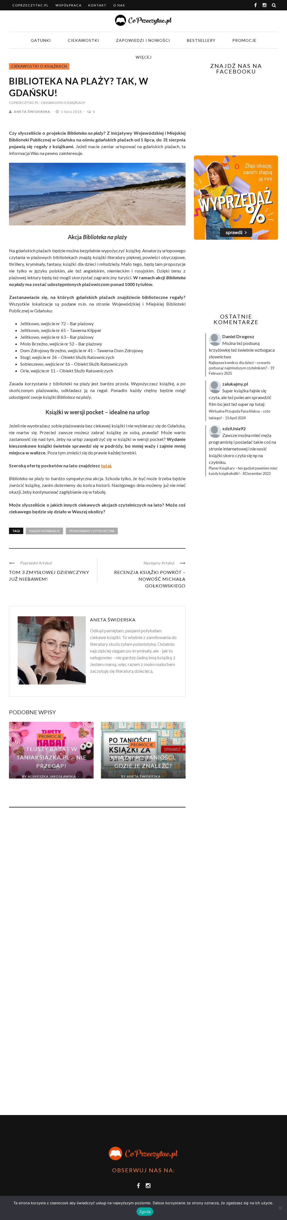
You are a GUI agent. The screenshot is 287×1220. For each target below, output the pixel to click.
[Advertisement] (240, 276)
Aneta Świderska (32, 111)
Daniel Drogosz (238, 336)
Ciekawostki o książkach (39, 66)
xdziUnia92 (234, 428)
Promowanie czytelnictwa (91, 531)
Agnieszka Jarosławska (52, 776)
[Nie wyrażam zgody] (280, 1208)
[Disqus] (97, 888)
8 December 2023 (256, 473)
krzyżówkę (219, 350)
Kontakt (97, 5)
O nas (119, 5)
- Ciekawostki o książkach (62, 102)
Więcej (144, 57)
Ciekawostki (83, 40)
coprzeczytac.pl (30, 5)
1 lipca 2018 (72, 111)
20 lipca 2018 (140, 783)
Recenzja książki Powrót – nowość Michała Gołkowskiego (150, 578)
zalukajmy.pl (235, 383)
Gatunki (41, 40)
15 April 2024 (235, 418)
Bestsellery (201, 40)
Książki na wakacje (44, 531)
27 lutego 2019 (47, 783)
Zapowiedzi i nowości (143, 40)
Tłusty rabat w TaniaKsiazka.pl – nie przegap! (51, 757)
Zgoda (145, 1211)
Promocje (244, 40)
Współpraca (68, 5)
